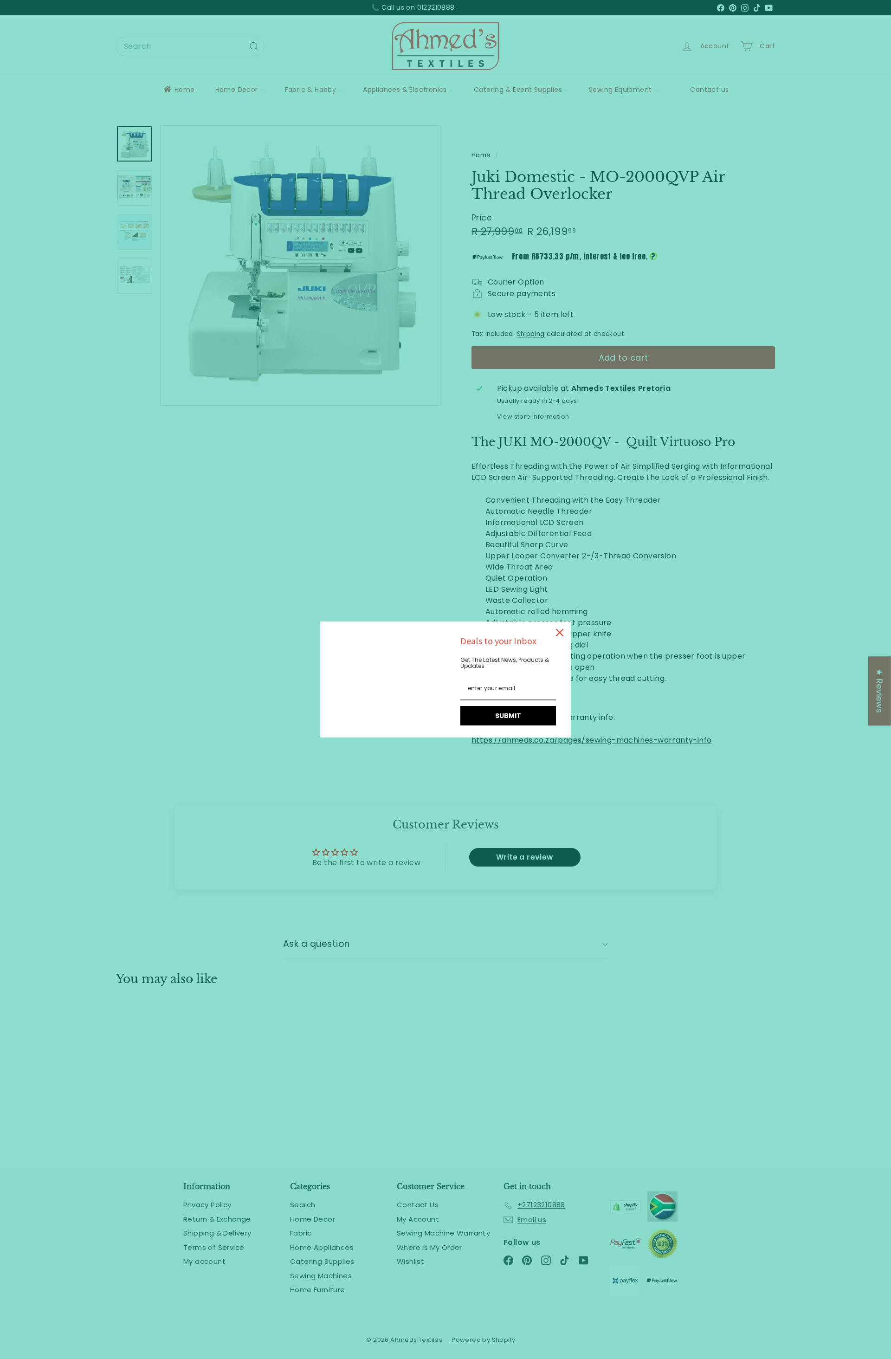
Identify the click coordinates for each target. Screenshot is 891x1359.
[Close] (560, 632)
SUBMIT (508, 715)
